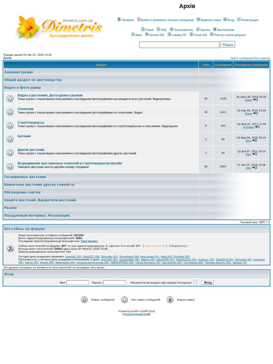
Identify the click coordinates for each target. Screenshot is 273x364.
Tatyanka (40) (243, 259)
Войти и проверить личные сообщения (167, 20)
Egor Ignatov (89, 241)
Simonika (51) (109, 256)
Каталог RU (156, 35)
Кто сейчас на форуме (25, 229)
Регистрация (249, 20)
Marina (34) (148, 259)
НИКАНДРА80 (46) (122, 262)
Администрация (18, 72)
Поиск (149, 29)
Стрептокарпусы (31, 122)
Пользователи (183, 29)
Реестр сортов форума (230, 35)
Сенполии (25, 109)
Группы (205, 29)
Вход (230, 20)
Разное (10, 208)
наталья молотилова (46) (93, 262)
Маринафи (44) (65, 262)
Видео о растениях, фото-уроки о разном (50, 95)
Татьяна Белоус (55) (218, 262)
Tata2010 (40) (224, 259)
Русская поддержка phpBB (136, 314)
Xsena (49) (31, 262)
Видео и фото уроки (22, 88)
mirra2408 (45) (165, 259)
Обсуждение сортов (22, 192)
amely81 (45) (74, 256)
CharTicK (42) (109, 259)
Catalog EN (179, 35)
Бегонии (24, 136)
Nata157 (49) (91, 256)
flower (248, 99)
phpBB (134, 311)
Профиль (128, 20)
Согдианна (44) (193, 262)
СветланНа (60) (172, 262)
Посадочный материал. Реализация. (37, 215)
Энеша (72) (239, 262)
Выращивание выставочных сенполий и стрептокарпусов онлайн (70, 163)
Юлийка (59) (182, 256)
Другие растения (31, 150)
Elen (248, 140)
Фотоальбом (225, 29)
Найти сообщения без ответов (250, 57)
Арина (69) (47, 262)
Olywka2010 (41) (186, 259)
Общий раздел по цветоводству (33, 80)
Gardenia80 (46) (129, 259)
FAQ (164, 29)
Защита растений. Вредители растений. (40, 200)
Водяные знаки (211, 20)
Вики (138, 35)
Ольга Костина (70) (147, 262)
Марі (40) (166, 256)
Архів (7, 57)
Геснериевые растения (25, 177)
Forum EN (200, 35)
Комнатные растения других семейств (39, 185)
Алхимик (248, 127)
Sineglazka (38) (129, 256)
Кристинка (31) (149, 256)
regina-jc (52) (206, 259)
